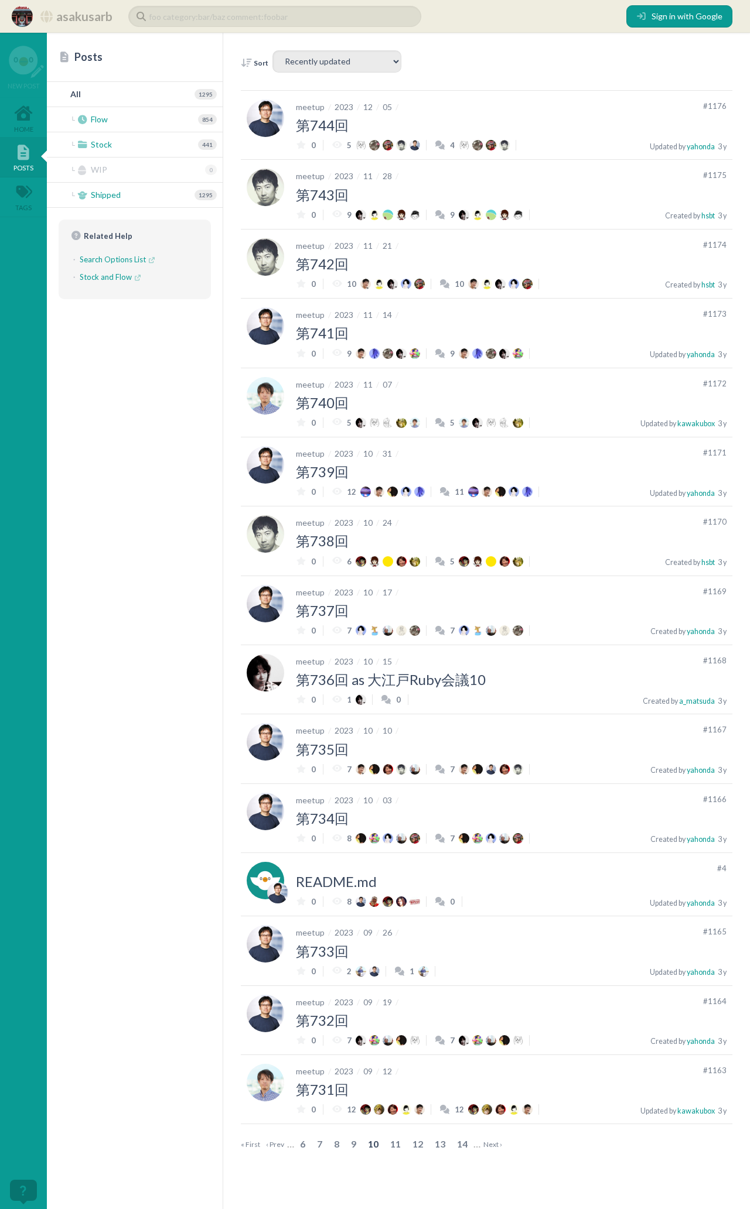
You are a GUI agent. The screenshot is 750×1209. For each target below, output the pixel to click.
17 (387, 592)
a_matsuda (697, 701)
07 (387, 384)
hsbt (708, 215)
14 (387, 315)
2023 (344, 107)
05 (387, 107)
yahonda (701, 146)
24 (387, 523)
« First (250, 1144)
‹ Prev (275, 1144)
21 (387, 246)
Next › (492, 1144)
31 (387, 453)
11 (368, 176)
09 (368, 932)
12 (368, 107)
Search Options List (114, 259)
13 (440, 1143)
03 (387, 800)
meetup (310, 107)
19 (387, 1002)
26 (387, 932)
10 (368, 453)
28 (387, 176)
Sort (260, 63)
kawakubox (696, 423)
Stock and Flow (107, 277)
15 (387, 661)
